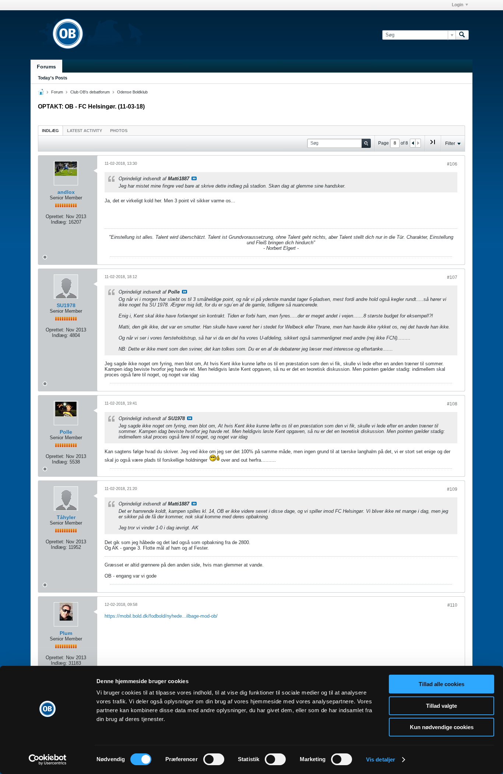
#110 (452, 605)
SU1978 (66, 305)
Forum (57, 92)
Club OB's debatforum (90, 92)
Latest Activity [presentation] (84, 130)
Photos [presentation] (118, 130)
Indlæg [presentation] (50, 130)
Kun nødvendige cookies (442, 727)
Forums (46, 67)
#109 (452, 489)
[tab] (50, 130)
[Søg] (462, 35)
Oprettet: (55, 216)
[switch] (213, 759)
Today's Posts (52, 78)
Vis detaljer (380, 759)
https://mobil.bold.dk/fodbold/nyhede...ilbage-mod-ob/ (161, 616)
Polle (66, 432)
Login (457, 4)
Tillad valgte (441, 706)
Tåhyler (66, 517)
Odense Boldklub (132, 92)
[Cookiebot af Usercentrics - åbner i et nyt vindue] (47, 759)
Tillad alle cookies (441, 684)
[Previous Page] (412, 143)
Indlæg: (59, 222)
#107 (452, 277)
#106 (452, 164)
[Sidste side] (432, 145)
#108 (452, 403)
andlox (66, 192)
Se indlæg (194, 178)
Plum (66, 633)
